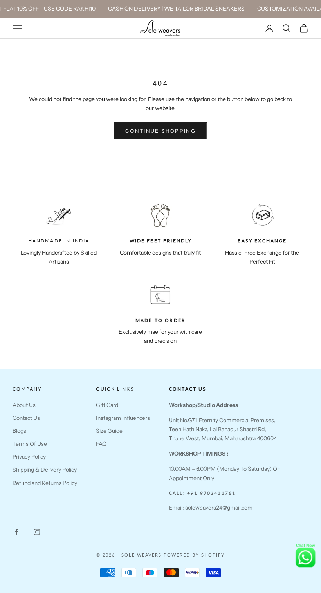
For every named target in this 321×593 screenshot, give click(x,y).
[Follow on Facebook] (16, 532)
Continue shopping (160, 131)
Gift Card (107, 405)
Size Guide (109, 430)
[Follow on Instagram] (37, 532)
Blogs (19, 430)
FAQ (101, 443)
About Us (24, 405)
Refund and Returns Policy (45, 482)
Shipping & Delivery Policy (45, 469)
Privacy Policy (29, 456)
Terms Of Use (30, 443)
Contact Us (26, 417)
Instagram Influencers (123, 417)
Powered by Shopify (194, 554)
